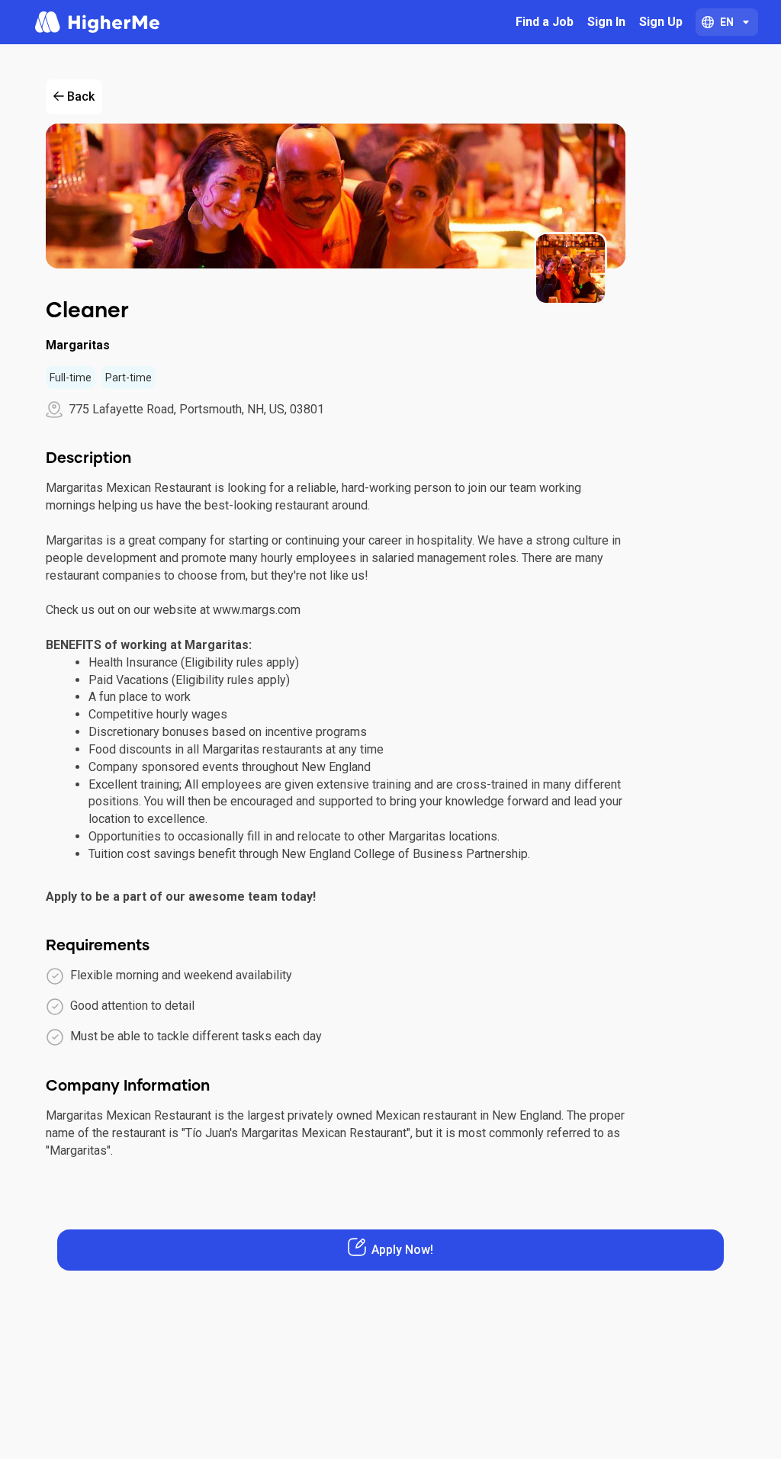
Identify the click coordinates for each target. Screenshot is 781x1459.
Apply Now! (402, 1249)
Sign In (606, 21)
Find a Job (545, 21)
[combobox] (727, 22)
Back (81, 96)
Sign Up (661, 21)
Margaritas (78, 345)
